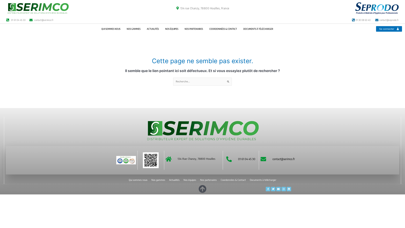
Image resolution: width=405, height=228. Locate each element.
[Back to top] (202, 188)
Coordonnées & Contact (223, 29)
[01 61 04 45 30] (229, 159)
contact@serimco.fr (283, 159)
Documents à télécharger (258, 29)
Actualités (153, 29)
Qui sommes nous (110, 29)
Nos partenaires (194, 29)
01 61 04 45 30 (246, 159)
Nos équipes (171, 29)
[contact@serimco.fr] (263, 159)
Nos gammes (133, 29)
